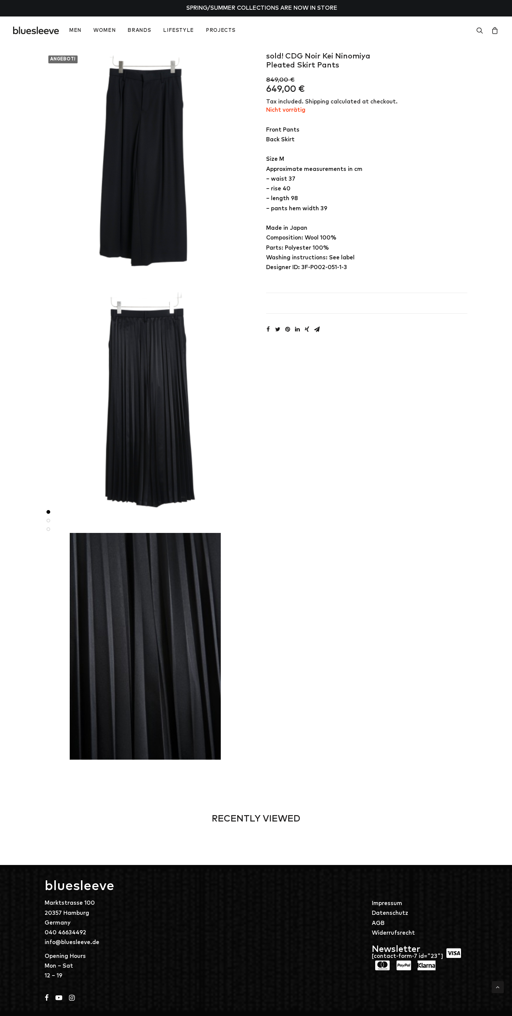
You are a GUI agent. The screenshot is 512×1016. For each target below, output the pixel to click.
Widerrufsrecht (393, 933)
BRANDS (139, 30)
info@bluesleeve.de (72, 942)
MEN (75, 30)
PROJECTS (220, 30)
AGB (378, 923)
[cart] (493, 30)
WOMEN (104, 30)
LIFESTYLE (178, 30)
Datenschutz (390, 913)
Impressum (387, 903)
